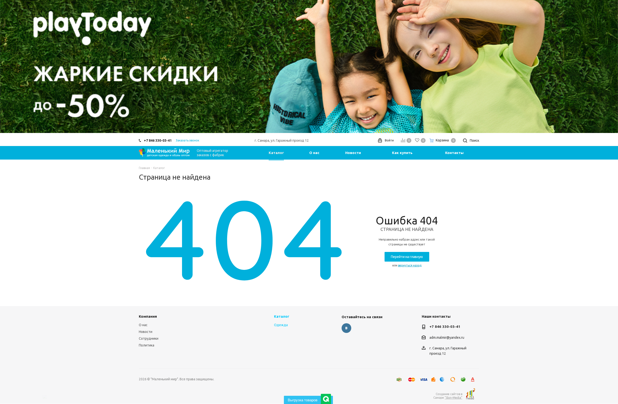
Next (607, 66)
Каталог (281, 316)
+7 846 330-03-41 (158, 140)
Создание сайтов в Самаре (447, 395)
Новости (145, 332)
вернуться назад (409, 265)
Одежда (281, 325)
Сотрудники (148, 338)
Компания (148, 316)
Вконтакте (346, 328)
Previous (10, 66)
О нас (143, 325)
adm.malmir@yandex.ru (446, 337)
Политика (146, 345)
